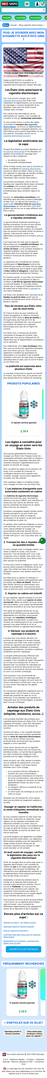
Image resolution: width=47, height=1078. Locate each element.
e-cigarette (33, 288)
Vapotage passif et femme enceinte (18, 926)
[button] (42, 541)
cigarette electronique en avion (16, 136)
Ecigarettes (20, 18)
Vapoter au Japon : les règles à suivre (19, 922)
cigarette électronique (15, 151)
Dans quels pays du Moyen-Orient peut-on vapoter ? (34, 1033)
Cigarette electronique (23, 949)
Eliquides (7, 18)
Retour (6, 25)
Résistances (35, 18)
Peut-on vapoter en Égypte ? (15, 930)
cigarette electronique (12, 100)
